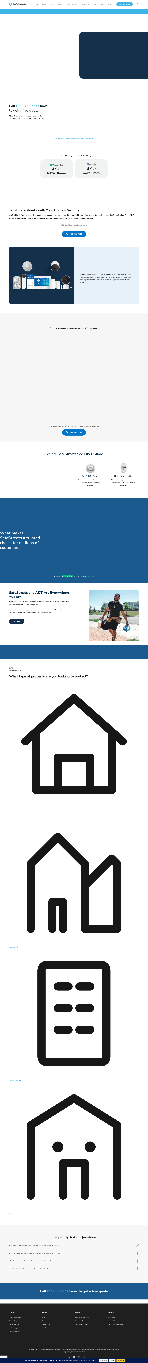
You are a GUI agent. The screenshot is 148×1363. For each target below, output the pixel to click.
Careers (44, 1321)
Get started (20, 419)
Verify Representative (115, 1324)
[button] (100, 78)
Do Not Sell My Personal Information (106, 1350)
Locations (45, 1328)
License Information (86, 1350)
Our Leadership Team (82, 1317)
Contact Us (112, 1321)
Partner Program (14, 1331)
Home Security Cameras (57, 476)
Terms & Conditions (62, 1350)
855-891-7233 (124, 4)
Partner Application (15, 1328)
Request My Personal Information (74, 1352)
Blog (43, 1317)
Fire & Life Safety (90, 476)
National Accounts (15, 1324)
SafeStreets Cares (81, 1324)
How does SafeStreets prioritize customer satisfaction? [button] (28, 1269)
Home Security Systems (24, 476)
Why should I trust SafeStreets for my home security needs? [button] (30, 1261)
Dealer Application (15, 1317)
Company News (80, 1321)
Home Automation (123, 476)
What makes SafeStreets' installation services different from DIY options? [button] (35, 1253)
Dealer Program (14, 1321)
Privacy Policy (74, 1350)
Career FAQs (46, 1324)
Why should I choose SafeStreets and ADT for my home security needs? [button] (34, 1245)
